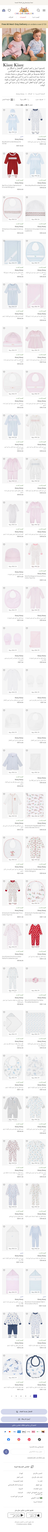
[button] (38, 10)
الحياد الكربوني (36, 1498)
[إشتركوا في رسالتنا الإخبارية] (6, 1452)
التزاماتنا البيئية (38, 1502)
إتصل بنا (40, 1481)
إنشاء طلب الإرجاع (37, 1477)
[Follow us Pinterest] (29, 1440)
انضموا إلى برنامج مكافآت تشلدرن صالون (24, 1425)
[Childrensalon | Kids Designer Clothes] (24, 9)
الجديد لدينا (36, 17)
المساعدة (20, 1493)
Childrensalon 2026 (23, 1524)
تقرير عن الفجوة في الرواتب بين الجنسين (34, 1493)
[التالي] (11, 1396)
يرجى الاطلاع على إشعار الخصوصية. (36, 1457)
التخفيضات (23, 17)
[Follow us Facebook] (8, 1440)
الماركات (11, 17)
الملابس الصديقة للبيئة (21, 1467)
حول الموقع (39, 1485)
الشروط (21, 1489)
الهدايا (21, 1473)
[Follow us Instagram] (18, 1440)
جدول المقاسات (37, 1489)
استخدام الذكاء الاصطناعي (15, 1485)
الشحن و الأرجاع (37, 1473)
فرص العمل (20, 1477)
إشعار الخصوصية (18, 1481)
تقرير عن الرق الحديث (16, 1496)
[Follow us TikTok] (39, 1440)
